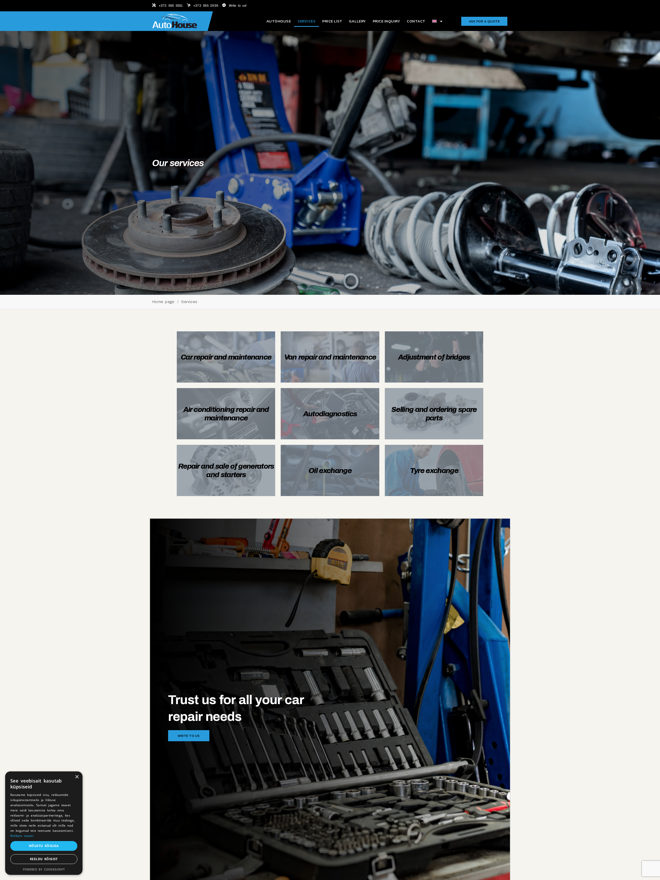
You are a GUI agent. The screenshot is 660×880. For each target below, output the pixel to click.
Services (307, 21)
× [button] (77, 777)
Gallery (357, 21)
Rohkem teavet (22, 836)
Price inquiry (386, 21)
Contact (416, 21)
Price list (332, 21)
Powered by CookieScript (44, 869)
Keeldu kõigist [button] (44, 859)
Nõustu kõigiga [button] (44, 846)
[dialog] (43, 823)
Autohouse (278, 21)
